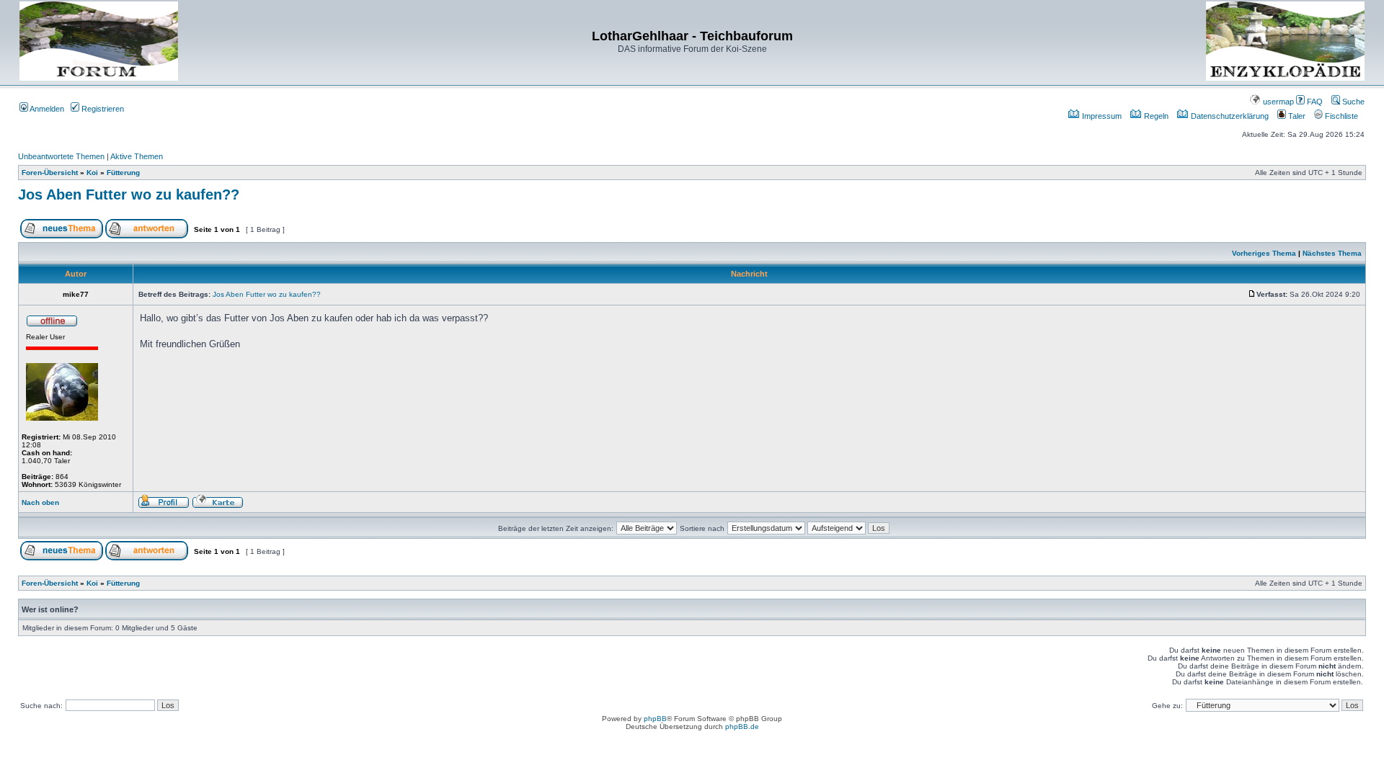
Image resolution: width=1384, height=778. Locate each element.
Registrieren (101, 108)
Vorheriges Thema (1264, 253)
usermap (1277, 101)
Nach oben (40, 502)
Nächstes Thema (1332, 253)
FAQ (1314, 101)
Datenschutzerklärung (1229, 116)
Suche (1352, 101)
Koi (92, 172)
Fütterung (123, 172)
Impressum (1101, 116)
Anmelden (46, 108)
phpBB (655, 719)
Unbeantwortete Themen (61, 156)
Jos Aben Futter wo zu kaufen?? (128, 194)
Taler (1295, 116)
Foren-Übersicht (50, 172)
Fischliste (1340, 116)
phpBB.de (742, 726)
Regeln (1155, 116)
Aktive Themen (136, 156)
